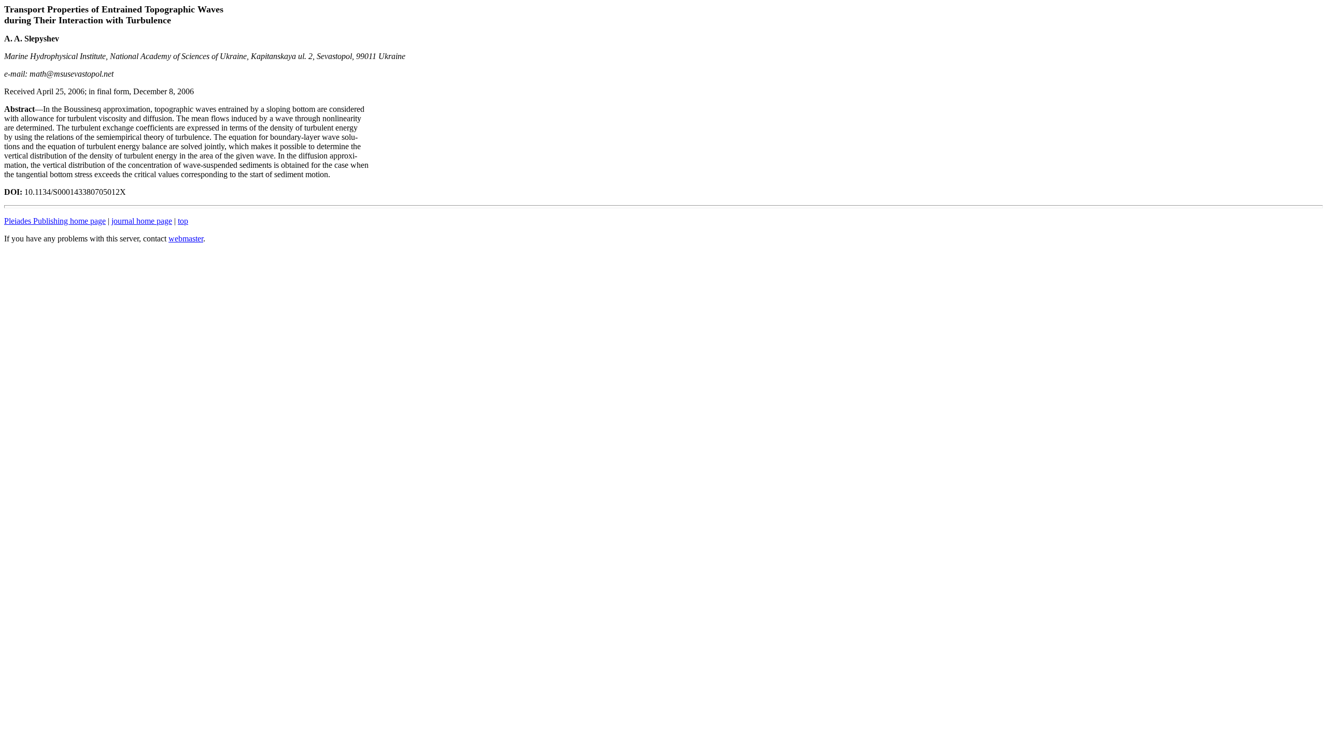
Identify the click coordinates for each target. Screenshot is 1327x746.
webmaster (185, 238)
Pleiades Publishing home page (55, 221)
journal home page (141, 221)
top (183, 221)
